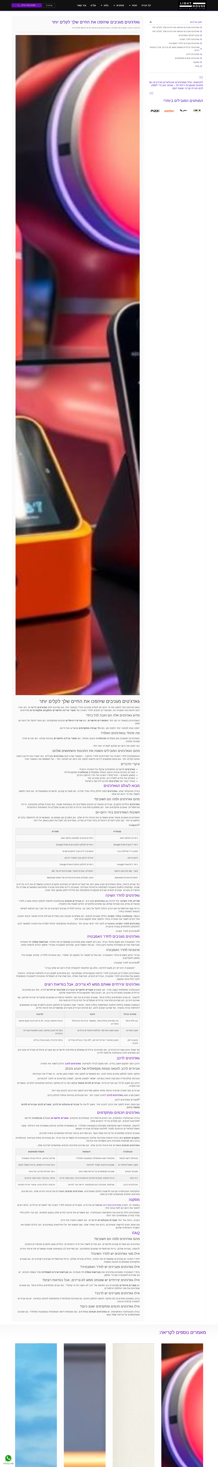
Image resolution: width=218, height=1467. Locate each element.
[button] (151, 22)
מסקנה (196, 62)
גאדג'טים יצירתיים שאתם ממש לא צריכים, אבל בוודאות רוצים (174, 48)
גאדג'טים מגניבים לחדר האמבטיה (184, 43)
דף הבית (146, 5)
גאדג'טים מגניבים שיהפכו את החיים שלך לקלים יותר (175, 27)
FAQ (197, 66)
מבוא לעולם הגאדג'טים (189, 35)
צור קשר (81, 5)
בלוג (106, 5)
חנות (134, 5)
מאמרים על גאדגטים (119, 28)
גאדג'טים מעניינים (112, 1205)
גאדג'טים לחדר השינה (189, 39)
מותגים (120, 5)
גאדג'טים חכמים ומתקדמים (187, 58)
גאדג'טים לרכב (192, 54)
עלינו (93, 5)
